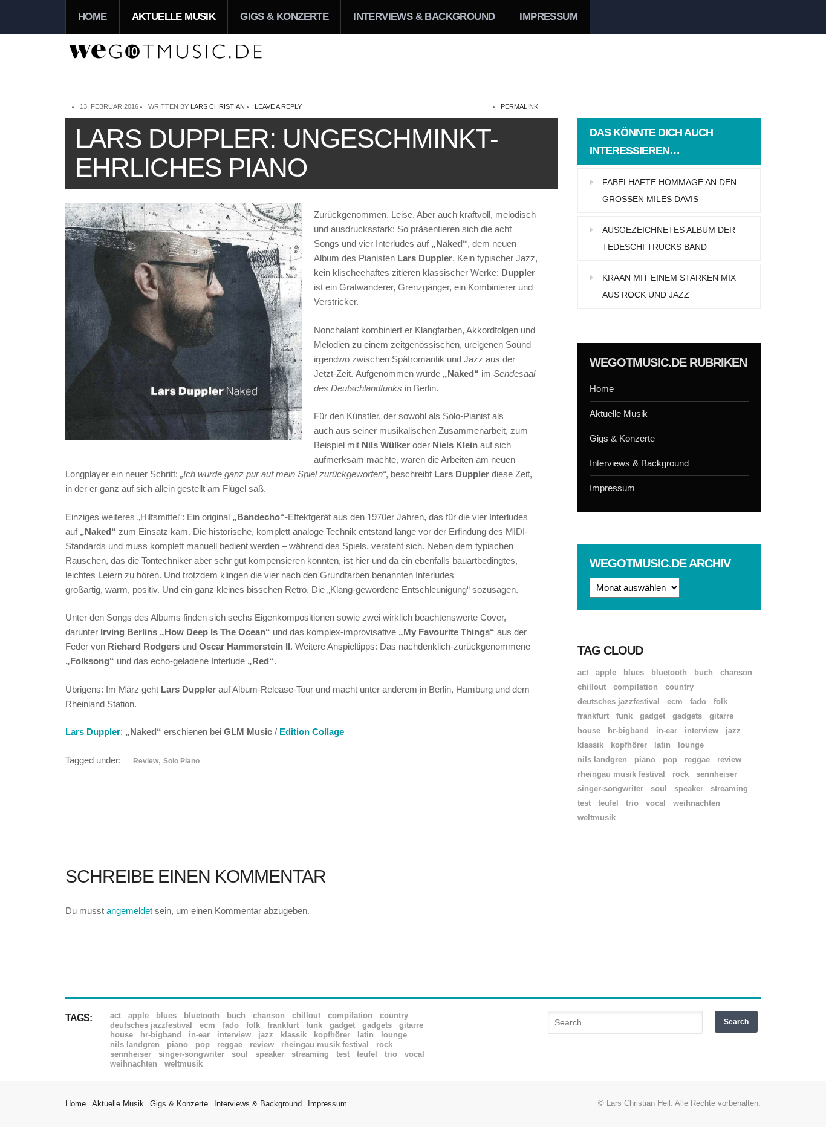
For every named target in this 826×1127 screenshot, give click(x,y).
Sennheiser (716, 774)
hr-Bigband (628, 730)
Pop (670, 759)
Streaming (729, 788)
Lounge (691, 745)
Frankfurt (593, 715)
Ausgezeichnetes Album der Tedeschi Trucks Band (668, 238)
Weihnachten (696, 803)
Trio (632, 803)
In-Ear (666, 730)
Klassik (590, 745)
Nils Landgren (602, 759)
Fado (698, 701)
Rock (680, 774)
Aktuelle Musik (174, 16)
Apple (606, 672)
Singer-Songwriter (610, 788)
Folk (720, 701)
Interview (701, 730)
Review (145, 761)
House (588, 730)
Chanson (736, 672)
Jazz (733, 730)
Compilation (635, 686)
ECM (675, 701)
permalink (519, 106)
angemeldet (129, 911)
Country (679, 686)
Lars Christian (217, 106)
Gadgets (687, 715)
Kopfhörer (629, 745)
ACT (582, 672)
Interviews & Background (424, 16)
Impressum (548, 16)
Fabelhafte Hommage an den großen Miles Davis (669, 190)
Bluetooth (669, 672)
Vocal (656, 803)
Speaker (688, 788)
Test (584, 803)
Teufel (608, 803)
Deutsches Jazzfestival (618, 701)
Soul (659, 788)
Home (92, 16)
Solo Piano (181, 761)
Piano (644, 759)
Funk (624, 715)
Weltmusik (596, 817)
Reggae (697, 759)
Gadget (652, 715)
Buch (703, 672)
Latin (662, 745)
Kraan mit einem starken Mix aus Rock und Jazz (669, 286)
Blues (633, 672)
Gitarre (721, 715)
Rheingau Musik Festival (621, 774)
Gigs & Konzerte (284, 16)
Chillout (591, 686)
